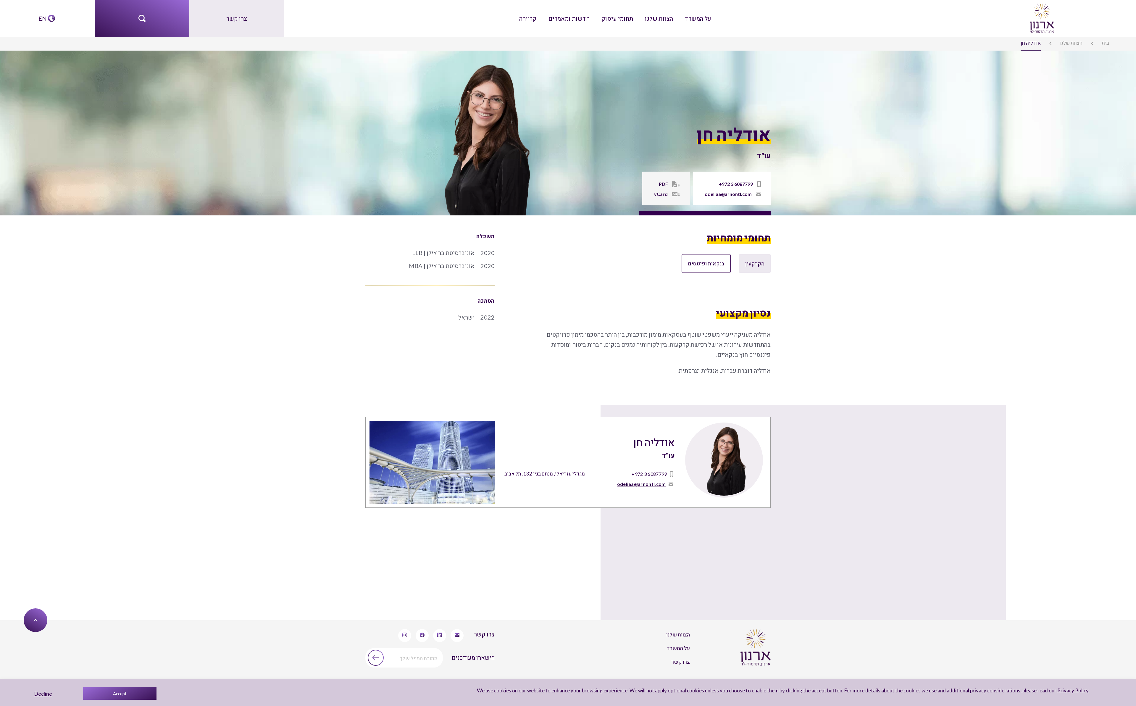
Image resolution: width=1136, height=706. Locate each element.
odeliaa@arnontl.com (736, 193)
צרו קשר (237, 14)
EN (43, 14)
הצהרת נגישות (548, 608)
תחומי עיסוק (616, 14)
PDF (682, 185)
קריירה (545, 14)
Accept (120, 693)
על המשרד (681, 14)
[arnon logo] (1041, 14)
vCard (680, 193)
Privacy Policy (1081, 690)
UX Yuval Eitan (21, 608)
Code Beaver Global (105, 608)
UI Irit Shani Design (60, 608)
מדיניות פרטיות (586, 608)
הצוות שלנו (649, 14)
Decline (43, 693)
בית (1111, 41)
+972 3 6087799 (743, 185)
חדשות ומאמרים (577, 14)
